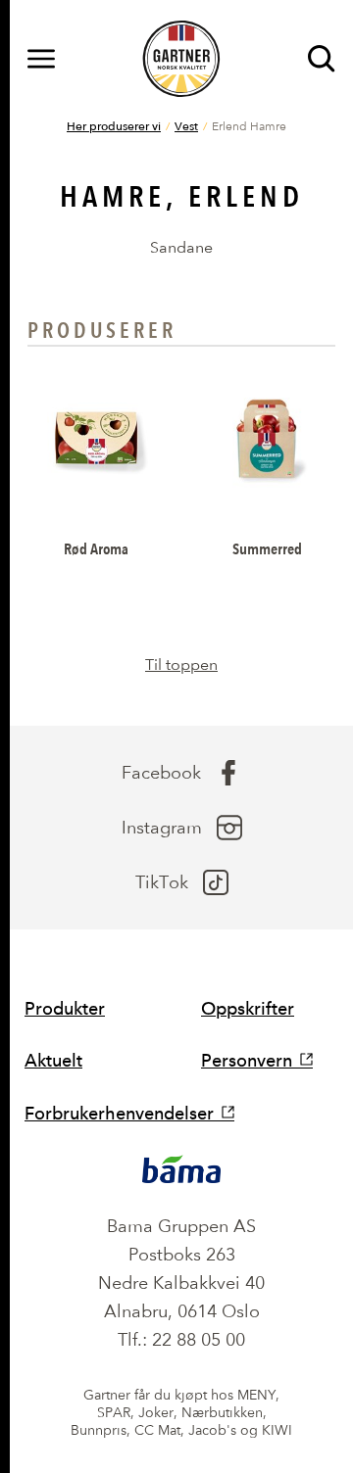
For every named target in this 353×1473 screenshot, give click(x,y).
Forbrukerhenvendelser (119, 1113)
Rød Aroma (96, 548)
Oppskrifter (247, 1008)
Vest (186, 125)
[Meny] (41, 58)
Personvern (246, 1060)
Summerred (267, 548)
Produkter (65, 1008)
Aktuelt (53, 1060)
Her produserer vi (114, 125)
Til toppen (181, 664)
